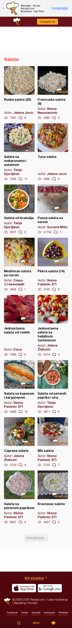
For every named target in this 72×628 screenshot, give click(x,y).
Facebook (12, 612)
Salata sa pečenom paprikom (19, 497)
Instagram (49, 612)
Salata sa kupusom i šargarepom (19, 387)
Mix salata (53, 442)
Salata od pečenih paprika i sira (53, 387)
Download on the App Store (24, 588)
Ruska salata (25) (19, 93)
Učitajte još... (36, 538)
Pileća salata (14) (53, 264)
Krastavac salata (53, 497)
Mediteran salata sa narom (19, 264)
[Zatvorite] (3, 8)
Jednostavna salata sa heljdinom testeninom (53, 326)
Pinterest (63, 612)
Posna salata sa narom (53, 209)
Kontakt (32, 603)
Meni (36, 623)
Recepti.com (7, 601)
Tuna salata (53, 152)
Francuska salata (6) (53, 93)
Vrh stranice (34, 578)
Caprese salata (19, 442)
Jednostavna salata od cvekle (19, 326)
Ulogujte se (47, 21)
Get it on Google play (50, 588)
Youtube (36, 612)
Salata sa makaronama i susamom (19, 152)
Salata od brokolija (19, 209)
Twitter (24, 612)
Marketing (20, 603)
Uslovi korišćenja (57, 599)
